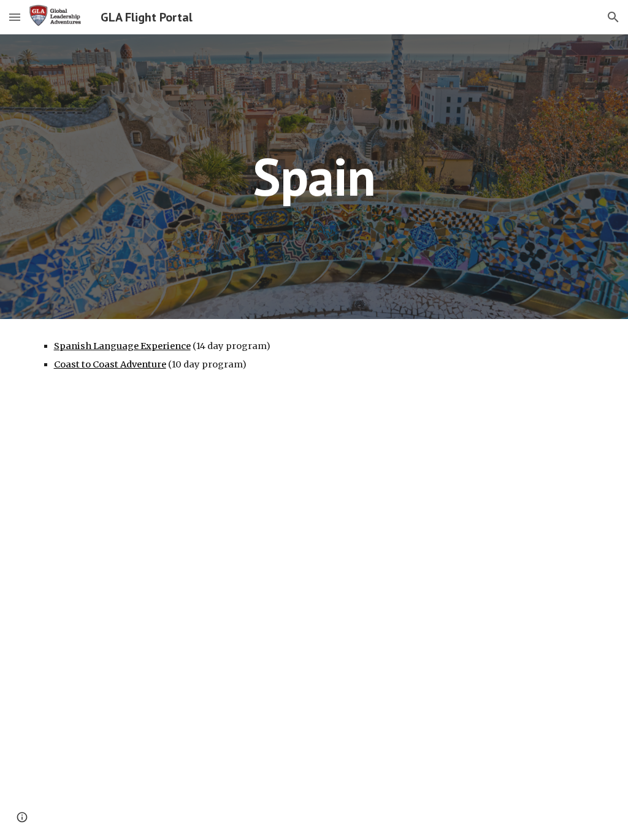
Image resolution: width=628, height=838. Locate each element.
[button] (14, 17)
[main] (314, 176)
